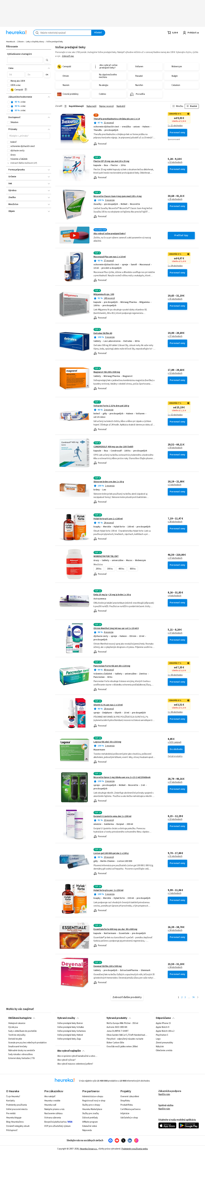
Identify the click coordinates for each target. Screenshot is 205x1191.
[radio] (8, 102)
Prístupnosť (11, 1130)
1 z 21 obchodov (175, 125)
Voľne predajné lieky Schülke (70, 1027)
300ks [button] (110, 568)
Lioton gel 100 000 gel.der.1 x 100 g (111, 853)
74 (193, 997)
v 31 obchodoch (175, 856)
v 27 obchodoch (175, 336)
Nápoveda (87, 1130)
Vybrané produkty (117, 1018)
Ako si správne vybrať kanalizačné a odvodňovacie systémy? (77, 1056)
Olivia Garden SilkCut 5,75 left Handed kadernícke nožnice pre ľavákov (127, 1035)
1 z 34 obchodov (175, 265)
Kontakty (10, 1100)
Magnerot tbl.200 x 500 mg (106, 372)
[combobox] (62, 33)
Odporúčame (163, 1018)
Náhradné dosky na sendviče (21, 1050)
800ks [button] (133, 568)
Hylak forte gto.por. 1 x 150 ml (108, 890)
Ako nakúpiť (49, 1096)
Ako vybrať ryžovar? (66, 1060)
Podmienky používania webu (134, 1148)
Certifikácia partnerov (130, 1109)
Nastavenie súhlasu (53, 1113)
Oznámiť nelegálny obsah (18, 1126)
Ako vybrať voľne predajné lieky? (109, 233)
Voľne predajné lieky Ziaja (69, 1038)
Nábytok (160, 1046)
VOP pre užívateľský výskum (57, 1126)
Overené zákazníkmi (129, 1096)
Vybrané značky (66, 1018)
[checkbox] (8, 81)
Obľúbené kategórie (20, 1018)
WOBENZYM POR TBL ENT (106, 556)
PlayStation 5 (162, 1035)
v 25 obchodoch (175, 199)
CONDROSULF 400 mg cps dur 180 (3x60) (113, 446)
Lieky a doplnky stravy (35, 41)
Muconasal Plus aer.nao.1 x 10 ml (109, 256)
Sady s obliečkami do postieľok (22, 1031)
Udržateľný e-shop (129, 1117)
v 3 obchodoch (174, 484)
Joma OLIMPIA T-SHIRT (118, 1031)
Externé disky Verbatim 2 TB (21, 1058)
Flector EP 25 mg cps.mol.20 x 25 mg (111, 161)
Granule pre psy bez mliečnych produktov (27, 1042)
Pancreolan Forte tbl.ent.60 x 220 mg (111, 666)
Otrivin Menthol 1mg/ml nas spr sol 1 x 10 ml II (116, 628)
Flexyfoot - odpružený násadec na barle (125, 1038)
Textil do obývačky (17, 1035)
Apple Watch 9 (162, 1027)
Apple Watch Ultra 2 (165, 1031)
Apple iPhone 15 (163, 1023)
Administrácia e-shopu (92, 1096)
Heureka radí (50, 1104)
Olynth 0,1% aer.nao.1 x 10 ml (108, 704)
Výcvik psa (13, 1027)
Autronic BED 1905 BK (117, 1027)
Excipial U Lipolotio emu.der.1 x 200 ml (112, 816)
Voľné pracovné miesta (16, 1109)
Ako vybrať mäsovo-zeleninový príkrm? (75, 1063)
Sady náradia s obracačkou (20, 1054)
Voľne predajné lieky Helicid (70, 1035)
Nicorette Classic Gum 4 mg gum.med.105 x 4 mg (117, 196)
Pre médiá (10, 1113)
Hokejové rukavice (16, 1023)
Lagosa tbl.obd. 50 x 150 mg (107, 741)
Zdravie (20, 41)
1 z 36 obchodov (175, 675)
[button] (25, 60)
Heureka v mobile (52, 1100)
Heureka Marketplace (92, 1109)
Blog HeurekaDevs (15, 1121)
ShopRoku (125, 1100)
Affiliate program (90, 1121)
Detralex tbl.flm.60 (102, 333)
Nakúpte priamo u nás (54, 1109)
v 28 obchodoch (175, 521)
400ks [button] (121, 568)
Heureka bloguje (13, 1117)
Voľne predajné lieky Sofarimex (71, 1031)
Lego (158, 1038)
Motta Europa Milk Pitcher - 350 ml (122, 1023)
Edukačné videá (89, 1126)
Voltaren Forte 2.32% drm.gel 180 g (111, 405)
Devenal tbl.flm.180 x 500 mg (107, 966)
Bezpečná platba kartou (55, 1121)
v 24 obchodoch (175, 930)
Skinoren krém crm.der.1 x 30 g (108, 481)
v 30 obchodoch (175, 447)
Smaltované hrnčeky (17, 1046)
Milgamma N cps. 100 (103, 294)
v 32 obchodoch (175, 162)
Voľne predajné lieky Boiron (70, 1023)
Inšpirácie (124, 1113)
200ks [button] (98, 568)
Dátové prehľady (90, 1117)
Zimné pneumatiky (164, 1042)
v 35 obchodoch (175, 299)
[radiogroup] (28, 106)
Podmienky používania (16, 1104)
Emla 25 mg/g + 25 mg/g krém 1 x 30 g (112, 594)
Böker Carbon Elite (115, 1042)
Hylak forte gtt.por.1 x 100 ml (108, 518)
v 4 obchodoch (174, 595)
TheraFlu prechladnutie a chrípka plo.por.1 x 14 (116, 118)
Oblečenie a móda (164, 1050)
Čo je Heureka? (13, 1096)
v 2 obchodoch (174, 893)
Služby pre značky (90, 1113)
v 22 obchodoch (175, 819)
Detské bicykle (15, 1038)
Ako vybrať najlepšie (69, 1051)
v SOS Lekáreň (174, 742)
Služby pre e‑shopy (91, 1104)
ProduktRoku (126, 1104)
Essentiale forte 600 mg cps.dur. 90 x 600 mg (115, 929)
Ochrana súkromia (52, 1117)
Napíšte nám (164, 1094)
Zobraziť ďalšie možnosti (21, 163)
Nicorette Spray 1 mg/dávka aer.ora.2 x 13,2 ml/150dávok (122, 777)
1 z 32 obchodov (175, 414)
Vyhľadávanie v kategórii (19, 54)
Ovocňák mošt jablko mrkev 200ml (122, 1046)
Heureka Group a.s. (88, 1148)
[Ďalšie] (198, 997)
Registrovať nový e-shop (93, 1100)
